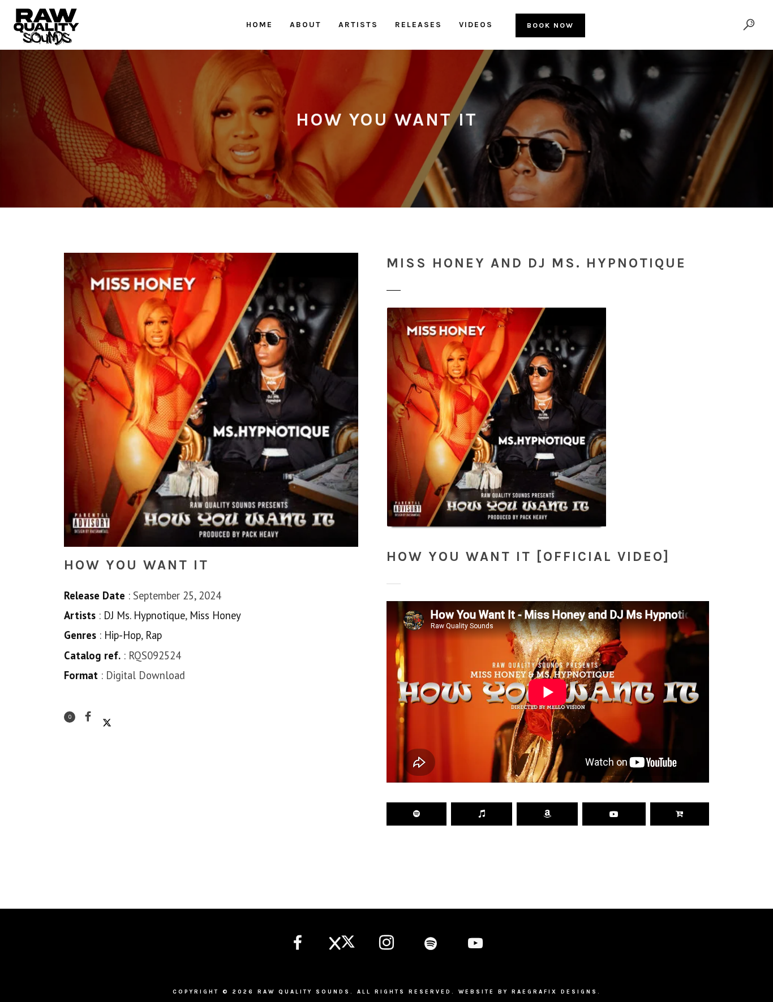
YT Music (613, 814)
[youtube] (475, 950)
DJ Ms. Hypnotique (144, 615)
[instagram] (386, 944)
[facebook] (297, 944)
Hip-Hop (122, 635)
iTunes (481, 814)
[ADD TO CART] (680, 814)
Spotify (416, 814)
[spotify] (430, 944)
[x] (342, 944)
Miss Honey (215, 615)
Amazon (547, 814)
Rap (153, 635)
